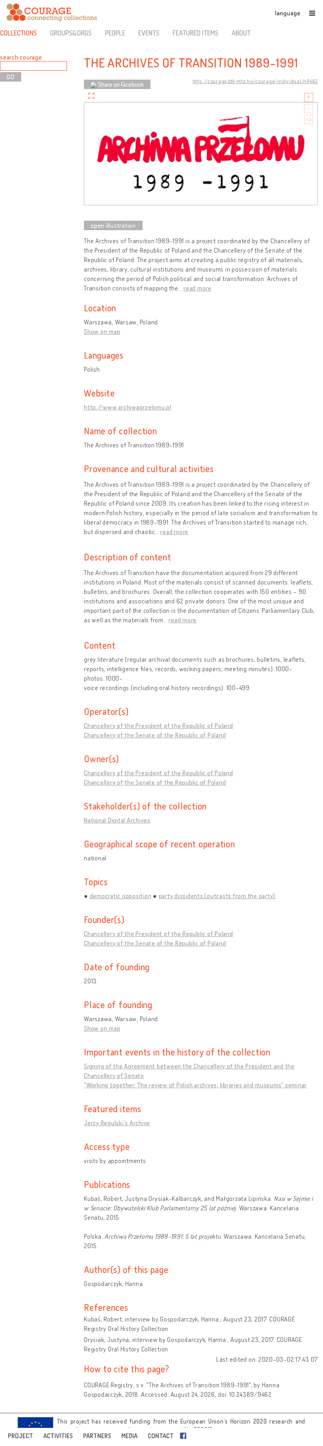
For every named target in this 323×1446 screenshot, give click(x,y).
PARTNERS (97, 1436)
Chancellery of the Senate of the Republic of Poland (155, 735)
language (287, 13)
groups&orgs (70, 32)
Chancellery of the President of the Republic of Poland (158, 726)
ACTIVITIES (58, 1436)
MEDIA (129, 1436)
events (148, 32)
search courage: (21, 57)
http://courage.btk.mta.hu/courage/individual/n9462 (255, 81)
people (115, 32)
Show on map (102, 331)
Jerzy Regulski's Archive (117, 1123)
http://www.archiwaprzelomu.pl (127, 407)
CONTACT (161, 1436)
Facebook (184, 1436)
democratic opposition (121, 896)
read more (198, 288)
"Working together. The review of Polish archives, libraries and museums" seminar (195, 1085)
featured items (195, 32)
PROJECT (20, 1436)
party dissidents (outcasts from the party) (217, 896)
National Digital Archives (117, 820)
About (241, 32)
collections (18, 32)
